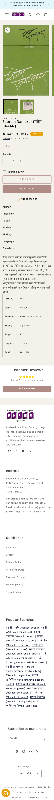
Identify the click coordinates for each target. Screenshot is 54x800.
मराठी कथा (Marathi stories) (26, 630)
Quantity (7, 154)
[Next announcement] (48, 4)
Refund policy (44, 787)
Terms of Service (15, 570)
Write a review (27, 389)
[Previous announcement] (6, 4)
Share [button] (9, 146)
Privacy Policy (13, 563)
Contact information (37, 797)
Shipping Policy (14, 585)
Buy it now (27, 189)
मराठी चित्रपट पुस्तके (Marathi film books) (25, 660)
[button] (7, 15)
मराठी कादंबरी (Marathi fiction (24, 639)
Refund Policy (13, 592)
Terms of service (36, 792)
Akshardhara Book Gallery (22, 787)
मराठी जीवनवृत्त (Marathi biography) (24, 673)
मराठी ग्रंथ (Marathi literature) (26, 643)
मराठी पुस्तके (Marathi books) (22, 628)
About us (11, 548)
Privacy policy (19, 792)
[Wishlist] (38, 15)
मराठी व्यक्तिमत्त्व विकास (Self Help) (22, 704)
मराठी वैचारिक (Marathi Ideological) (25, 699)
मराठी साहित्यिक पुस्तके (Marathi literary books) (25, 680)
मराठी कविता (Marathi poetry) (26, 656)
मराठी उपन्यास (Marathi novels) (23, 634)
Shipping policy (17, 797)
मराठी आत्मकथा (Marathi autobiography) (20, 669)
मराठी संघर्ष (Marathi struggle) (25, 695)
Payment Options (15, 578)
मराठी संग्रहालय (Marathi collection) (25, 691)
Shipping (6, 138)
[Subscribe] (44, 739)
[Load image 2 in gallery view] (27, 106)
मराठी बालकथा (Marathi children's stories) (25, 652)
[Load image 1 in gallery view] (10, 106)
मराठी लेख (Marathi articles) (24, 647)
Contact (10, 555)
